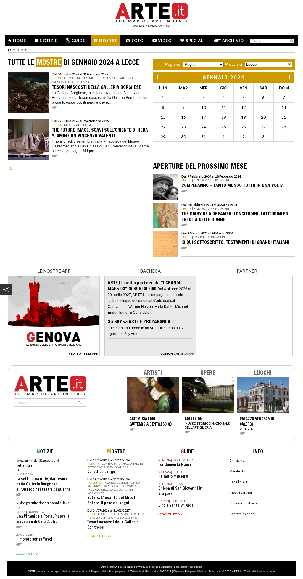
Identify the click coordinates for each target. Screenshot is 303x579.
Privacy (140, 566)
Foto (138, 40)
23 (183, 127)
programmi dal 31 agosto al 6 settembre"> (43, 475)
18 (223, 117)
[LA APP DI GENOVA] (53, 354)
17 (203, 117)
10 (203, 107)
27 (263, 127)
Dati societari (109, 566)
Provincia (233, 64)
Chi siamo (236, 460)
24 (203, 127)
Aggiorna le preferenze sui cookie (181, 566)
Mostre (108, 40)
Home (19, 40)
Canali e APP (238, 482)
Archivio (233, 40)
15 (163, 117)
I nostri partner (240, 492)
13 (263, 107)
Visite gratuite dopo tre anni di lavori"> (44, 512)
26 (243, 127)
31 (203, 136)
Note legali (126, 566)
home (12, 50)
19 (243, 117)
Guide (78, 40)
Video (165, 40)
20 (263, 117)
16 (183, 117)
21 (283, 117)
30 (183, 136)
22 (163, 127)
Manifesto (237, 471)
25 (223, 127)
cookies (153, 566)
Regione (172, 64)
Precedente (158, 77)
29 (163, 136)
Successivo (289, 77)
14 (283, 107)
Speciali (195, 40)
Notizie (48, 40)
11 (223, 107)
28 (283, 127)
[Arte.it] (151, 11)
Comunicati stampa (243, 503)
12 (243, 107)
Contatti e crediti (242, 514)
